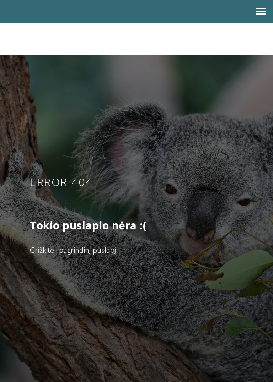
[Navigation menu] (261, 11)
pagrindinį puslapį (87, 258)
